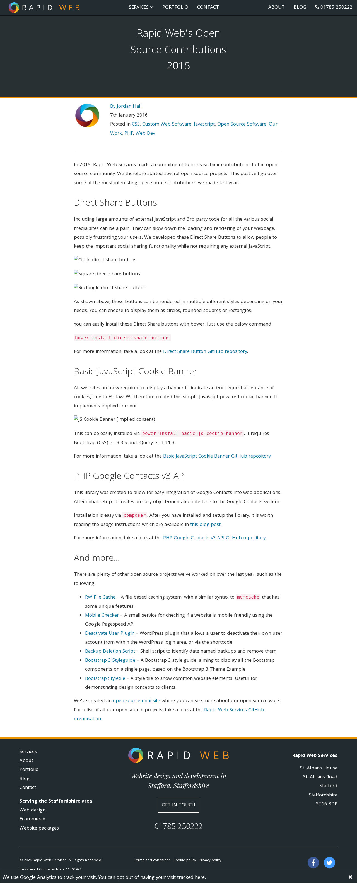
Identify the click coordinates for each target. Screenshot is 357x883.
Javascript (204, 124)
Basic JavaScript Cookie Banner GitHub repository (217, 456)
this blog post (205, 525)
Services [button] (139, 8)
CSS (136, 124)
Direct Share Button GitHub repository (205, 352)
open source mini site (136, 701)
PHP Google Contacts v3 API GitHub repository (214, 538)
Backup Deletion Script (110, 652)
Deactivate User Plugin (109, 634)
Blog (300, 8)
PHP (128, 134)
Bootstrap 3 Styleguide (110, 661)
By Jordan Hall (126, 107)
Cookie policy (184, 860)
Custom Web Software (166, 124)
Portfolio (175, 8)
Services (28, 752)
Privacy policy (210, 860)
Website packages (39, 829)
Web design (32, 810)
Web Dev (145, 134)
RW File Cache (100, 598)
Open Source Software (241, 124)
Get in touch (178, 805)
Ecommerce (32, 819)
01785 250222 (336, 8)
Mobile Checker (102, 616)
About (276, 8)
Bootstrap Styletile (105, 679)
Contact (208, 8)
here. (200, 878)
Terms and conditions (152, 860)
